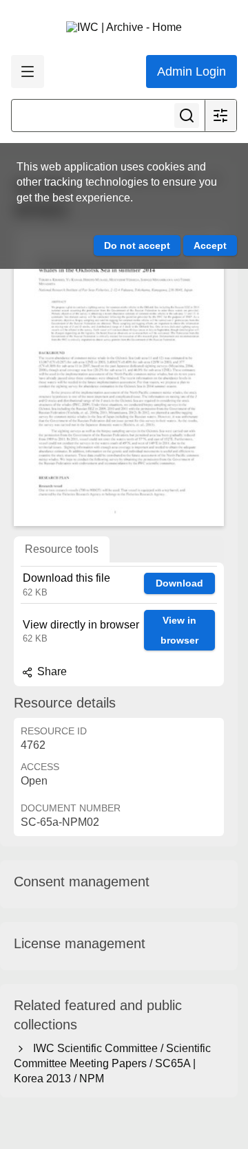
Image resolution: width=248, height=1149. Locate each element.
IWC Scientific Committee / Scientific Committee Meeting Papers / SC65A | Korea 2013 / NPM (112, 1063)
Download (179, 583)
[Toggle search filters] (220, 115)
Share (50, 671)
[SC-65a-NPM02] (119, 377)
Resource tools (62, 549)
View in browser (179, 630)
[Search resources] (186, 115)
